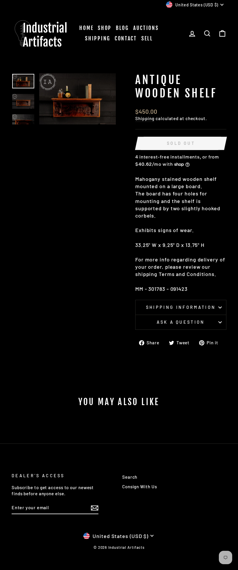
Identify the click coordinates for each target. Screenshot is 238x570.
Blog (122, 28)
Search (129, 477)
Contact (126, 38)
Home (86, 28)
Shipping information (181, 307)
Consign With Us (139, 486)
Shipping (97, 38)
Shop (104, 28)
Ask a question (181, 322)
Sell (147, 38)
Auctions (146, 28)
